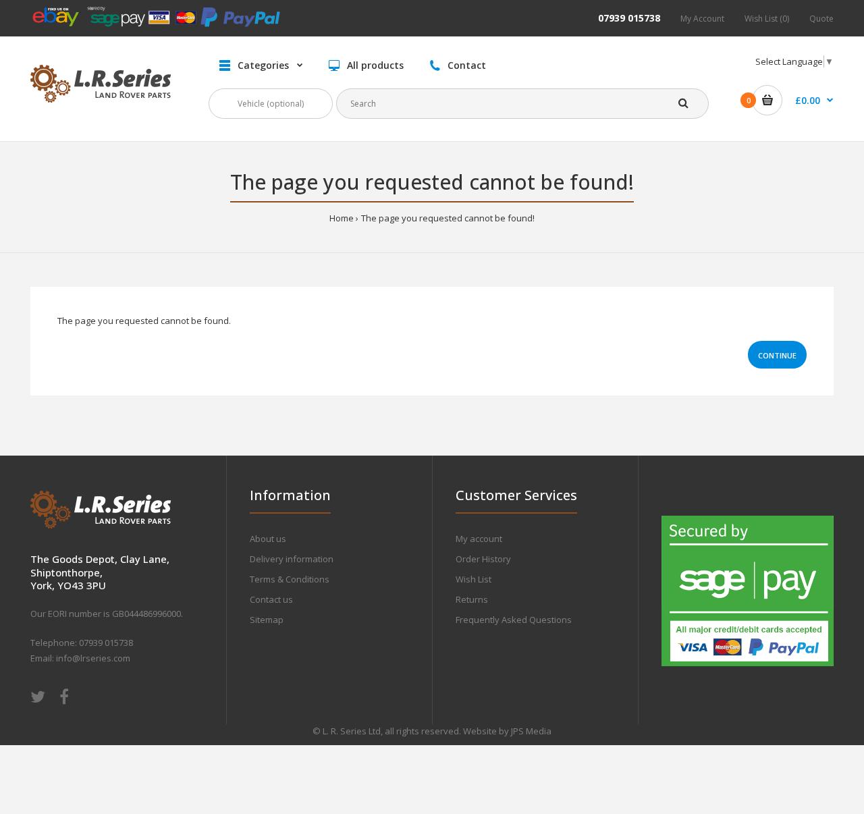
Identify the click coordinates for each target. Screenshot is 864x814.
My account (479, 539)
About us (268, 539)
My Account (702, 18)
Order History (483, 559)
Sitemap (267, 620)
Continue (777, 355)
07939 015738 (629, 17)
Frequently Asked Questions (514, 620)
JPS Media (531, 731)
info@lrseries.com (93, 658)
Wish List (473, 579)
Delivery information (291, 559)
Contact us (271, 599)
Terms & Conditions (289, 579)
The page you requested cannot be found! (448, 218)
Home (341, 218)
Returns (472, 599)
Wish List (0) (767, 18)
